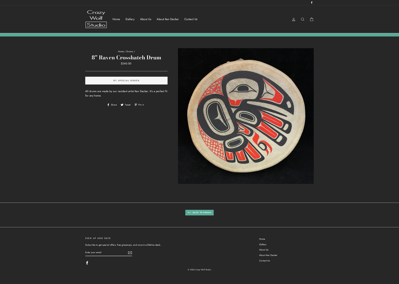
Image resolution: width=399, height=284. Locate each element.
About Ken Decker (168, 19)
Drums (129, 51)
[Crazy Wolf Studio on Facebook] (87, 263)
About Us (145, 19)
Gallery (130, 19)
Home (116, 19)
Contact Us (190, 19)
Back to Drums (202, 212)
